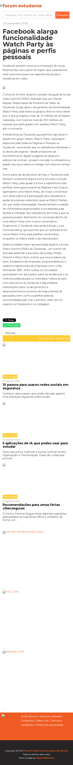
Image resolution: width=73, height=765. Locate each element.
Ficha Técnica (29, 716)
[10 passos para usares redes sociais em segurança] (36, 361)
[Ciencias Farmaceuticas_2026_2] (36, 559)
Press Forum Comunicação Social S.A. (46, 750)
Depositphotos (45, 757)
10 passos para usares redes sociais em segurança (35, 386)
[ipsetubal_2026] (36, 679)
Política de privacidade (49, 725)
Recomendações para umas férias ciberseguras (31, 506)
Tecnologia (62, 338)
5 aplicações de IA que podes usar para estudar (35, 445)
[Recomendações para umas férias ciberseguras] (36, 481)
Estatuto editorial (50, 716)
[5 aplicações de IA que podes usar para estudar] (36, 419)
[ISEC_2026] (36, 619)
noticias (10, 333)
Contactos (27, 720)
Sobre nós (42, 720)
